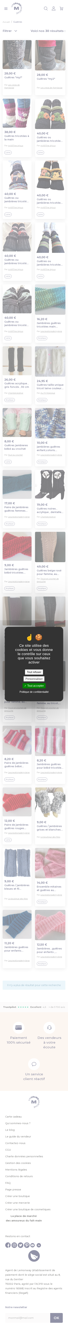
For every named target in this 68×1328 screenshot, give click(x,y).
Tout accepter (35, 685)
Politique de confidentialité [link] (34, 691)
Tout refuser (34, 672)
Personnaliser (34, 678)
